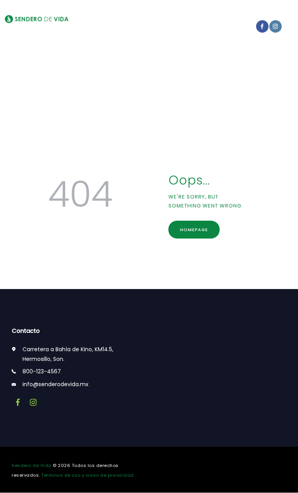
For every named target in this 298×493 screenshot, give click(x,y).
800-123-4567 (42, 371)
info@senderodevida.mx (55, 384)
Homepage (194, 229)
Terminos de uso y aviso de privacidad (87, 475)
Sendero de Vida (32, 465)
